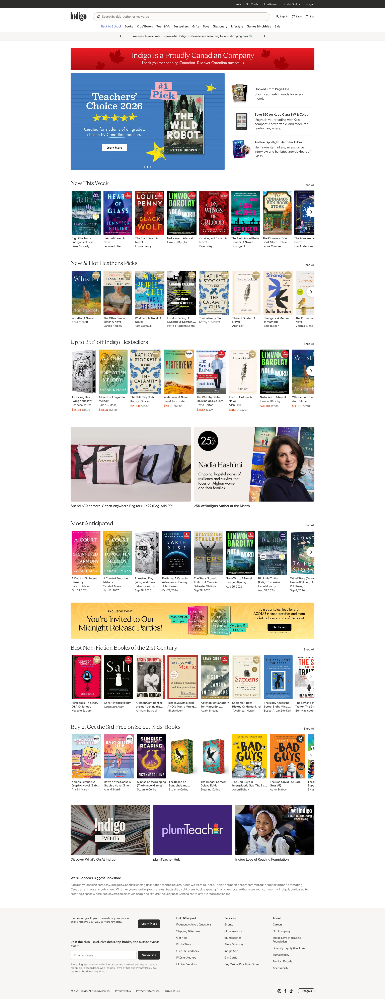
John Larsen (169, 586)
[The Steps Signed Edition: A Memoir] (208, 553)
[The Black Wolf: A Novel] (149, 213)
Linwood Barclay (177, 242)
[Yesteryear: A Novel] (179, 372)
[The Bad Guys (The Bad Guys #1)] (287, 756)
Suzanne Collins (146, 789)
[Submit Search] (98, 17)
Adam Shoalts (209, 710)
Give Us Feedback (187, 951)
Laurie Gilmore (272, 246)
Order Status (292, 4)
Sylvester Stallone (205, 586)
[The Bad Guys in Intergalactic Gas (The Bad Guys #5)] (249, 756)
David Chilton (205, 405)
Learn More (149, 923)
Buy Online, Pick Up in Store (241, 964)
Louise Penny (143, 246)
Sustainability (281, 955)
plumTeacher (232, 938)
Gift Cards (252, 4)
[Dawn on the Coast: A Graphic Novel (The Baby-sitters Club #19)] (119, 756)
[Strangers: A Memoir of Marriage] (278, 293)
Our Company (282, 931)
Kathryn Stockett (209, 322)
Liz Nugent (238, 246)
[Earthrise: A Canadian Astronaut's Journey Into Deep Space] (176, 553)
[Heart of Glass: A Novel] (118, 213)
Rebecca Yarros (81, 405)
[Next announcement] (264, 36)
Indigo (83, 990)
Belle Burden (271, 326)
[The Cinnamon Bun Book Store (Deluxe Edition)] (277, 213)
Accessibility (280, 968)
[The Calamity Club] (214, 293)
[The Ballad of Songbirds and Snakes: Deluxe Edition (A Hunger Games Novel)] (183, 756)
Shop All (309, 185)
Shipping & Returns (188, 931)
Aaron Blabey (240, 789)
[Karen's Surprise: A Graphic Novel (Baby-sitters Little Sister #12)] (86, 756)
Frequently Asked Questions (194, 924)
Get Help (181, 938)
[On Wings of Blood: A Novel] (214, 213)
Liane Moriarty (80, 246)
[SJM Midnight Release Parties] (192, 621)
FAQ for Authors (186, 957)
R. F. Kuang (297, 586)
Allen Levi (238, 326)
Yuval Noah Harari (243, 710)
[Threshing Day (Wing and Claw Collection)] (84, 372)
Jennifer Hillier (112, 246)
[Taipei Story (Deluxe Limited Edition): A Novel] (305, 553)
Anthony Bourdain (147, 710)
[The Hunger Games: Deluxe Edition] (215, 756)
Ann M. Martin (80, 789)
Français (309, 4)
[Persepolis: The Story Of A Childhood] (86, 677)
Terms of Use (172, 990)
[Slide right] (218, 121)
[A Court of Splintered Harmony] (86, 553)
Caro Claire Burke (174, 401)
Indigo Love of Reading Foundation (287, 939)
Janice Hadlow (112, 326)
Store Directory (233, 944)
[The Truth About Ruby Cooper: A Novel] (245, 213)
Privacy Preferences (147, 990)
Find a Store (183, 944)
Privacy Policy (123, 990)
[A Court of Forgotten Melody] (113, 372)
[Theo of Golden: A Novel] (246, 293)
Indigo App (231, 951)
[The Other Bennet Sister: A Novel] (117, 293)
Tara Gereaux (143, 326)
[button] (111, 28)
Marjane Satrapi (81, 710)
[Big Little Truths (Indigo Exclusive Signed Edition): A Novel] (86, 213)
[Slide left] (77, 121)
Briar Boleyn (206, 246)
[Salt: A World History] (118, 677)
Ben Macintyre (304, 710)
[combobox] (184, 17)
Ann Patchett (80, 322)
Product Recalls (282, 961)
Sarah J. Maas (107, 405)
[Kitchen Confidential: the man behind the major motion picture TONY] (150, 677)
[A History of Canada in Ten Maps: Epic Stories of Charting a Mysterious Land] (215, 677)
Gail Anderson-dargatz (308, 246)
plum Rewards (271, 4)
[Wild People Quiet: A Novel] (149, 293)
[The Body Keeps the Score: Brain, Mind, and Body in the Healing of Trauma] (278, 677)
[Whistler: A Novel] (86, 293)
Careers (278, 924)
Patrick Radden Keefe (181, 326)
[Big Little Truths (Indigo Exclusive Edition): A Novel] (272, 553)
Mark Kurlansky (114, 707)
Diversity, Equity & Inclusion (289, 948)
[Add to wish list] (96, 231)
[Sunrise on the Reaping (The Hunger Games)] (151, 756)
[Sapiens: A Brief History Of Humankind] (246, 677)
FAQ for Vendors (186, 964)
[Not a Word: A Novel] (182, 213)
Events (237, 4)
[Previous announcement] (120, 36)
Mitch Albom (175, 710)
